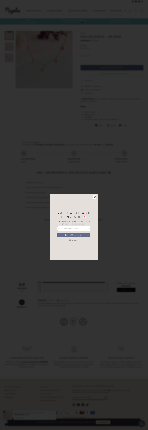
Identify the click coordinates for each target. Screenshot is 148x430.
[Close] (94, 185)
